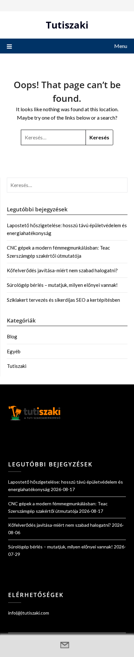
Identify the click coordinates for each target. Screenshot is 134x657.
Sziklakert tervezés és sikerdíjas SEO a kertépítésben (63, 300)
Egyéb (13, 351)
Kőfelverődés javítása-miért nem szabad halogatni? (62, 270)
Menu (120, 46)
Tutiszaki (67, 24)
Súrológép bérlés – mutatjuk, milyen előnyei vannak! (62, 285)
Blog (12, 336)
